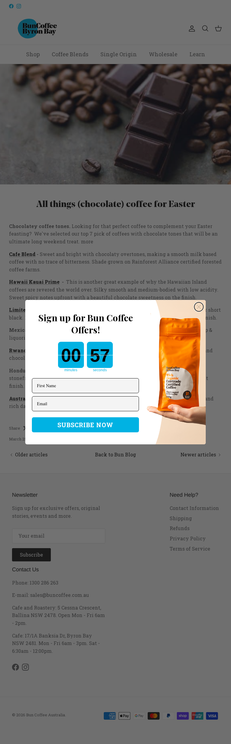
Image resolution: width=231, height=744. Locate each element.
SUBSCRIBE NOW (85, 425)
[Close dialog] (198, 306)
